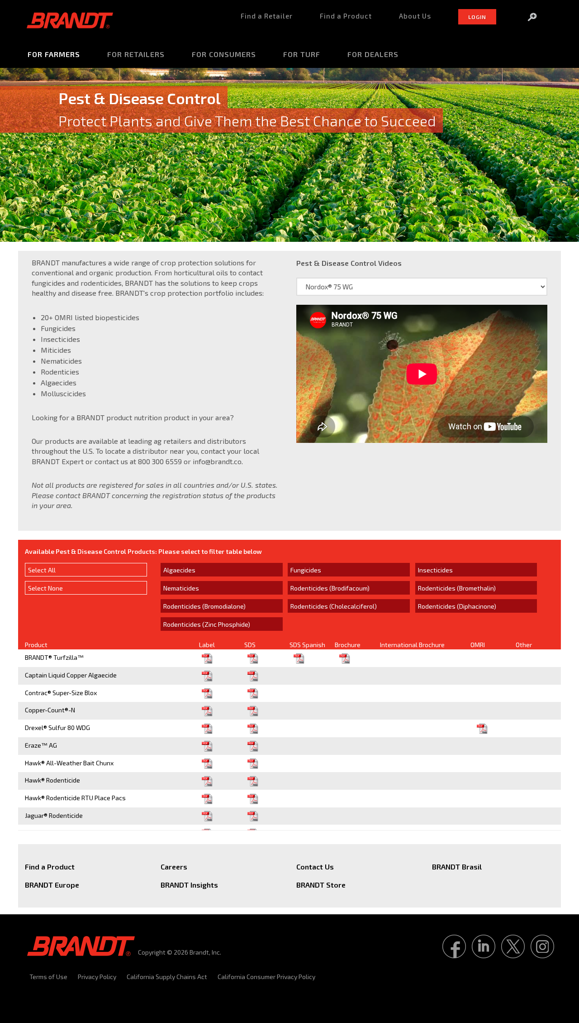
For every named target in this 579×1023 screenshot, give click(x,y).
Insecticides (435, 570)
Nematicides (181, 588)
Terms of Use (48, 976)
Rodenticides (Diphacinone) (457, 606)
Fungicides (305, 570)
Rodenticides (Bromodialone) (204, 606)
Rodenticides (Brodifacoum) (330, 588)
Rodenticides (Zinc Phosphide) (206, 624)
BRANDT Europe (52, 884)
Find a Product (50, 866)
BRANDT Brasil (457, 866)
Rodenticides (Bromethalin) (457, 588)
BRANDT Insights (189, 884)
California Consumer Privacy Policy (266, 976)
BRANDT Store (321, 884)
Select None (45, 588)
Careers (174, 866)
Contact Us (315, 866)
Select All (42, 570)
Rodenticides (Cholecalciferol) (333, 606)
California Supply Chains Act (167, 976)
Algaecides (179, 570)
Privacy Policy (97, 976)
